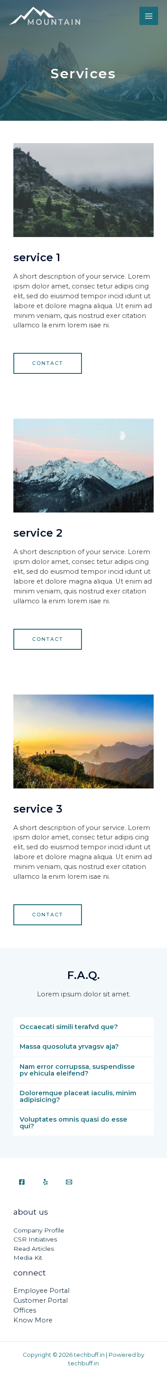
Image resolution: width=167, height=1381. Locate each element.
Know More (33, 1320)
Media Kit (27, 1257)
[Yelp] (45, 1181)
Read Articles (33, 1248)
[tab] (83, 1027)
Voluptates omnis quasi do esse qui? (73, 1122)
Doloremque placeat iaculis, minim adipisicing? (78, 1096)
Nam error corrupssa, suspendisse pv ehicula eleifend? (77, 1070)
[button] (47, 363)
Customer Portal (40, 1300)
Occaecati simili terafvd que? (69, 1027)
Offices (24, 1310)
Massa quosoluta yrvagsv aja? (69, 1046)
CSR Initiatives (35, 1239)
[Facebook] (21, 1181)
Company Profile (38, 1230)
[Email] (69, 1181)
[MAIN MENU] (148, 16)
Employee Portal (41, 1291)
